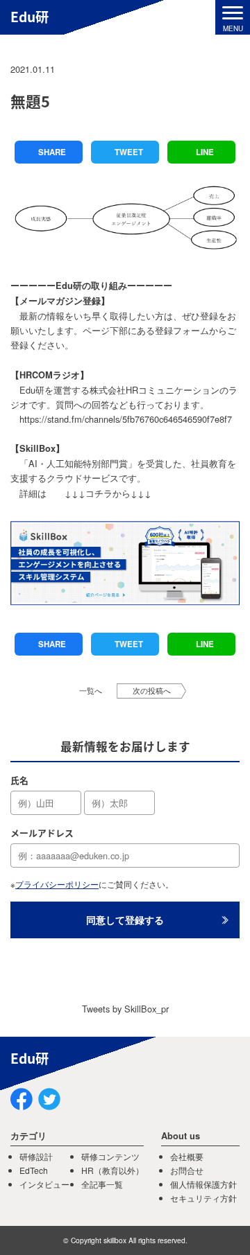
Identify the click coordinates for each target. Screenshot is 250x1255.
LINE (205, 152)
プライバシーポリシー (57, 884)
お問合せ (186, 1170)
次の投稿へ (152, 690)
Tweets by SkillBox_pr (125, 1008)
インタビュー (44, 1184)
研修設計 (36, 1156)
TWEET (129, 152)
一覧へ (90, 690)
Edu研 (29, 16)
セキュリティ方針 (203, 1198)
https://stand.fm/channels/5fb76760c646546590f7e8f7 (125, 418)
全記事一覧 (102, 1184)
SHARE (52, 152)
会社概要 (186, 1156)
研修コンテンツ (110, 1156)
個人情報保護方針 (203, 1184)
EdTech (33, 1170)
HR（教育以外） (112, 1170)
